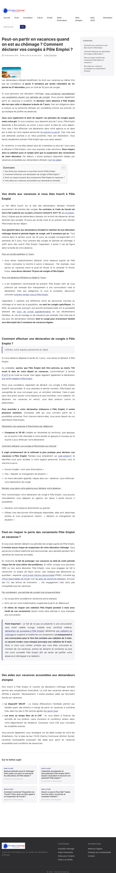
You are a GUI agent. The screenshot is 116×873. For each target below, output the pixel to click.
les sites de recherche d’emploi (50, 579)
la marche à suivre (50, 132)
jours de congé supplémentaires (34, 311)
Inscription (28, 17)
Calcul (40, 17)
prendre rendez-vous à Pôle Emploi (31, 294)
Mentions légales (95, 849)
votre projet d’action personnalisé (38, 575)
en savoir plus (50, 711)
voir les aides (54, 160)
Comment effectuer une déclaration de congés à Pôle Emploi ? (32, 174)
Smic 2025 (92, 18)
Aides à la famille (65, 859)
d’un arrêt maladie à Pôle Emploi (17, 378)
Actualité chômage (66, 849)
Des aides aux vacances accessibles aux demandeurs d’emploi (32, 180)
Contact (91, 856)
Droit (16, 17)
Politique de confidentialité (99, 852)
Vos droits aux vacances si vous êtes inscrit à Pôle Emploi (30, 171)
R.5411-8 (6, 375)
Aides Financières (62, 18)
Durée (49, 17)
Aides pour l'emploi (66, 856)
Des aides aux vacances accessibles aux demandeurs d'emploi (94, 68)
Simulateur (107, 17)
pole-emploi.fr (65, 456)
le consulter (67, 213)
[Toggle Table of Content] (62, 168)
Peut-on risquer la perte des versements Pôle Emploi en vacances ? (35, 177)
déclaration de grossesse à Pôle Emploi (24, 631)
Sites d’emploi (78, 18)
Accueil (7, 17)
